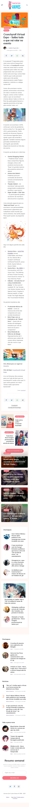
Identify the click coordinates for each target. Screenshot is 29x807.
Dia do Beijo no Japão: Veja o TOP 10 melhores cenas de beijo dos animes (14, 601)
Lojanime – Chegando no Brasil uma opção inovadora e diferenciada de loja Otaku (14, 460)
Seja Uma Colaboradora (17, 797)
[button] (14, 355)
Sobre (7, 797)
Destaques (7, 27)
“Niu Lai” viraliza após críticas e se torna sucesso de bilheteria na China (16, 687)
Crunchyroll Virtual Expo (14, 407)
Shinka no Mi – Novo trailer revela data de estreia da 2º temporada (17, 749)
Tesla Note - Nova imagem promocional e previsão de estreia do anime (8, 439)
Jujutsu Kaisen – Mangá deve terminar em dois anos (13, 495)
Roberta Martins (10, 691)
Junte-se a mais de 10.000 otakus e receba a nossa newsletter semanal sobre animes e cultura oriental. (14, 766)
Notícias (6, 30)
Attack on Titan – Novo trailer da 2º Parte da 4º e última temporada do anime (18, 669)
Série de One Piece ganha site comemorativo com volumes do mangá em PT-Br (17, 656)
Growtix (6, 366)
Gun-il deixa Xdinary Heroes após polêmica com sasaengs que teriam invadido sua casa (18, 537)
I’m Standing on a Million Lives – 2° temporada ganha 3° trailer (14, 515)
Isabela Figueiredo (14, 48)
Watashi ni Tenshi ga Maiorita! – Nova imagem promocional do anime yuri (18, 620)
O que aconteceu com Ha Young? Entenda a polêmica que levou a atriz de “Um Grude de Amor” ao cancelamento (18, 550)
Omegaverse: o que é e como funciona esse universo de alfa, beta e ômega (18, 563)
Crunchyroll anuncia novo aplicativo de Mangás (17, 645)
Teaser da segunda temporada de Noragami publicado (17, 738)
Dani (11, 649)
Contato (15, 798)
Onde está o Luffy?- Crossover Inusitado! (19, 422)
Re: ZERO (20, 268)
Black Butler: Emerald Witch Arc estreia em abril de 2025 (17, 728)
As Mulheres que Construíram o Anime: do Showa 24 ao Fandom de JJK (18, 572)
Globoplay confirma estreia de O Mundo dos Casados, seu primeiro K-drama (18, 610)
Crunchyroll (23, 390)
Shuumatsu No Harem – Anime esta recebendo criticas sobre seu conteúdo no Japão (13, 478)
